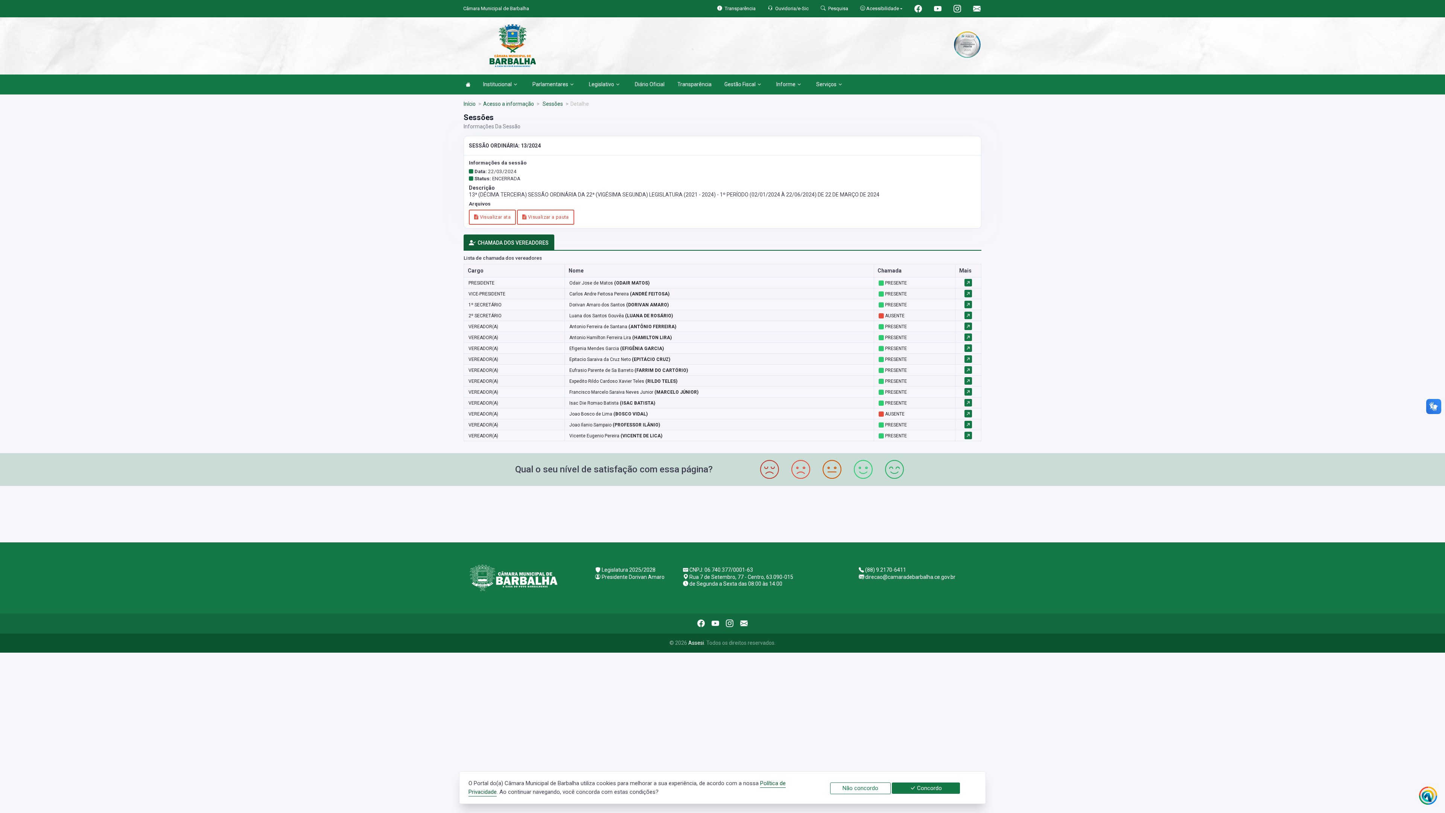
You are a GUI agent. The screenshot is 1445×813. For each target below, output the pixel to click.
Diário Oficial (650, 84)
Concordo (929, 788)
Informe (786, 84)
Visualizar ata (494, 217)
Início (470, 104)
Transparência (694, 84)
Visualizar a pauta (547, 217)
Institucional (497, 84)
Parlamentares (550, 84)
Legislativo (601, 84)
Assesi (696, 643)
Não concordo (860, 788)
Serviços (826, 84)
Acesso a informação (508, 104)
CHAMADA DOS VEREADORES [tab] (513, 243)
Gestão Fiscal (740, 84)
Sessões (552, 104)
